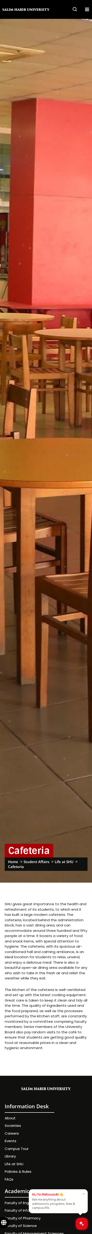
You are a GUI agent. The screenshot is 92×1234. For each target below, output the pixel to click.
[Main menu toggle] (87, 9)
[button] (75, 10)
